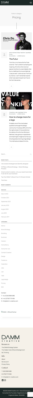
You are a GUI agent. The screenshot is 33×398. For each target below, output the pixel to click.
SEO (2, 287)
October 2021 (5, 198)
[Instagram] (5, 380)
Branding (4, 233)
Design (18, 52)
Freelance (4, 260)
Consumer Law (5, 249)
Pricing (10, 54)
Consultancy (12, 112)
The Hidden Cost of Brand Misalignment (13, 350)
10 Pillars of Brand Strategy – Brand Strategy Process (14, 168)
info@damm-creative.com (10, 377)
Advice (10, 52)
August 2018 (4, 209)
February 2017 (5, 217)
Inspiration (22, 52)
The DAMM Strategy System (10, 347)
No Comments (12, 56)
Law (2, 272)
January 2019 (5, 205)
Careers (3, 241)
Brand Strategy (5, 229)
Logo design (28, 52)
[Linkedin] (3, 380)
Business (15, 52)
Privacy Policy (6, 364)
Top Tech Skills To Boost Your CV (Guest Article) (15, 177)
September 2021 (6, 201)
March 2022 (4, 194)
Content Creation (6, 252)
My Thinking (5, 352)
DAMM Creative (21, 56)
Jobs (2, 268)
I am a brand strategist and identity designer (14, 164)
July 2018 (3, 213)
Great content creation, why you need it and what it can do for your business (16, 173)
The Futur (13, 59)
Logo (16, 112)
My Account (5, 362)
